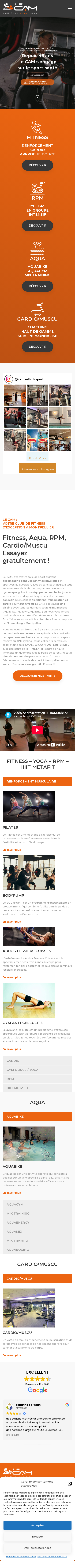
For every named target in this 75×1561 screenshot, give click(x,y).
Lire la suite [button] (7, 1435)
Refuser (37, 1536)
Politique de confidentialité (21, 1556)
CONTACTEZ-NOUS (37, 75)
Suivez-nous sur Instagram (37, 469)
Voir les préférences (37, 1548)
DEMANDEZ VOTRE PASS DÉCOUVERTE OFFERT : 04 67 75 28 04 (37, 82)
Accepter (37, 1525)
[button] (70, 1483)
